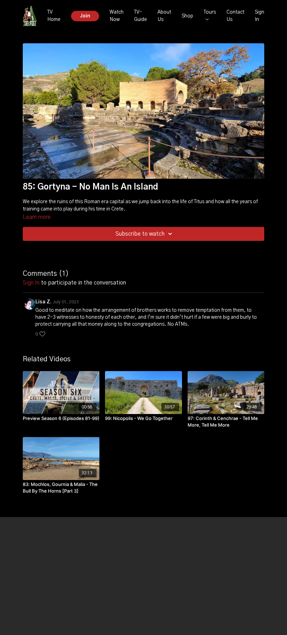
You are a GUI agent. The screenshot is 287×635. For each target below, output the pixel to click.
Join (85, 16)
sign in (31, 283)
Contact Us (235, 16)
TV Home (54, 16)
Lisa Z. (43, 302)
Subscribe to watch (139, 234)
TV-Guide (140, 16)
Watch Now (117, 16)
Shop (187, 16)
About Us (164, 16)
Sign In (259, 16)
